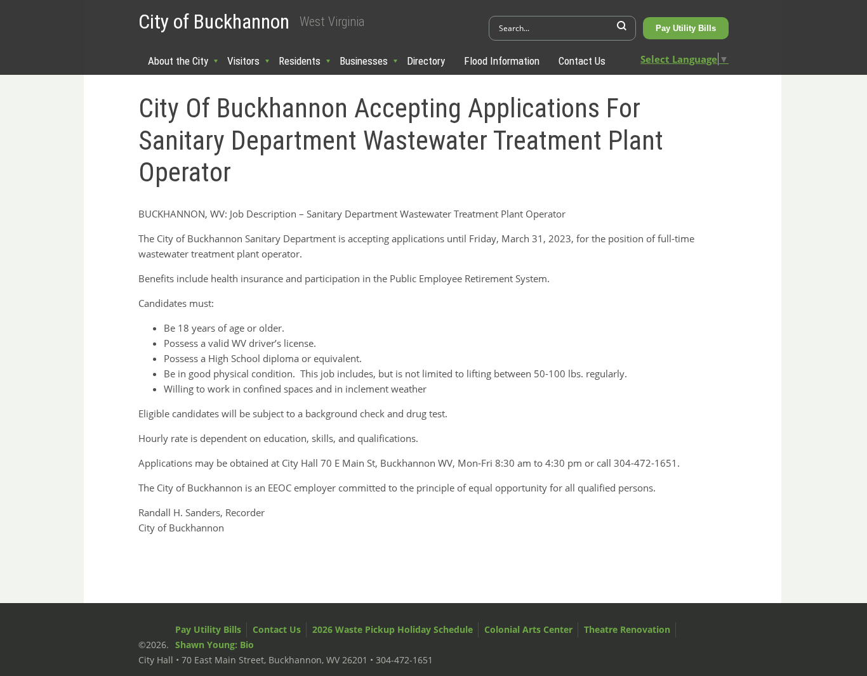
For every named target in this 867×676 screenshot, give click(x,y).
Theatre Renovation (627, 629)
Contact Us (582, 61)
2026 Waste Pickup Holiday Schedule (392, 629)
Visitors (243, 61)
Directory (426, 61)
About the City (178, 61)
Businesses (364, 61)
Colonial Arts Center (528, 629)
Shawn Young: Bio (214, 645)
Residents (300, 61)
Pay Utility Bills (686, 28)
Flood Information (501, 61)
